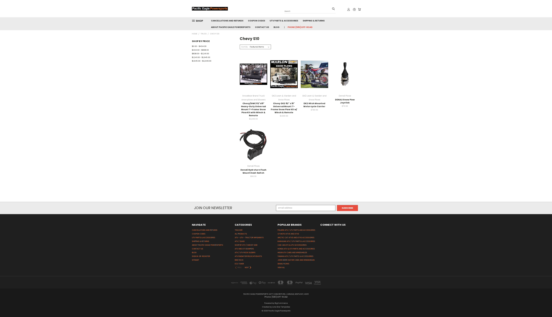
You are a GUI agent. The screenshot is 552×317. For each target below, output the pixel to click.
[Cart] (359, 9)
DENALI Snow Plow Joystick (345, 101)
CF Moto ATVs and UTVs (288, 234)
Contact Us (262, 27)
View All (281, 267)
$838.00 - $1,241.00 (200, 53)
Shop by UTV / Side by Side (246, 245)
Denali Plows (283, 263)
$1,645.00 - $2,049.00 (201, 61)
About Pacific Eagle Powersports (230, 27)
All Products (241, 234)
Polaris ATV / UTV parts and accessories (296, 230)
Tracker (239, 230)
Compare (252, 74)
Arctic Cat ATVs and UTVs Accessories (296, 237)
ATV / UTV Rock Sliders (245, 252)
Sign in (195, 256)
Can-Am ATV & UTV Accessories (292, 245)
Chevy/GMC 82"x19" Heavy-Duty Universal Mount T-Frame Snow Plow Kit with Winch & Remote (253, 109)
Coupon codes (256, 20)
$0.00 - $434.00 (199, 46)
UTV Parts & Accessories (284, 20)
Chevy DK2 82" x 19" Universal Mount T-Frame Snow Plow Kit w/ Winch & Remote (284, 108)
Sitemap (195, 260)
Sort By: (244, 46)
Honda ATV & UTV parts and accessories (296, 249)
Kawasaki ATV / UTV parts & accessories (296, 241)
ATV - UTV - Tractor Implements (249, 237)
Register (206, 256)
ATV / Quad (240, 241)
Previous (544, 308)
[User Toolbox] (348, 9)
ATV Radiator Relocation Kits (248, 256)
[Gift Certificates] (354, 9)
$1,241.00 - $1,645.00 (201, 57)
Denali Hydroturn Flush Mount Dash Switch (253, 171)
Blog (276, 27)
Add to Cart (253, 79)
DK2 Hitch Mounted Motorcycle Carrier (314, 105)
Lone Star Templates (281, 307)
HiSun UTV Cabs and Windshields (292, 252)
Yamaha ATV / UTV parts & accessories (295, 256)
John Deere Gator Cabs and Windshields (296, 260)
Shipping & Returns (314, 20)
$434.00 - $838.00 (200, 50)
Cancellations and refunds (227, 20)
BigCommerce (281, 303)
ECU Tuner (239, 263)
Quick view (253, 68)
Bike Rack (239, 260)
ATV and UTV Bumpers (244, 249)
